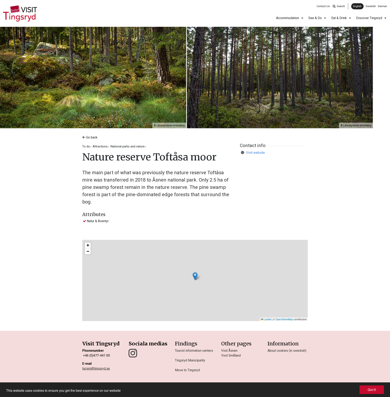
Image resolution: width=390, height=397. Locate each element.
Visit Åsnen (229, 351)
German (382, 6)
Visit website (255, 153)
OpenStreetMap (284, 319)
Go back (91, 137)
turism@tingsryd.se (96, 368)
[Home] (20, 13)
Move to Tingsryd (187, 370)
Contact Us (323, 6)
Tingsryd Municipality (190, 360)
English (357, 6)
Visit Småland (231, 355)
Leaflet (267, 319)
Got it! (372, 389)
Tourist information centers (194, 351)
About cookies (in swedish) (287, 351)
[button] (195, 276)
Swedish (371, 6)
